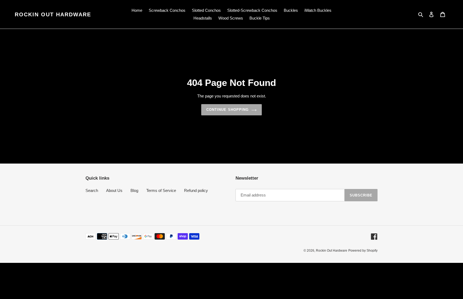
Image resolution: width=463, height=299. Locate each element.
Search (91, 190)
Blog (134, 190)
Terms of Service (161, 190)
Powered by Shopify (363, 250)
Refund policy (196, 190)
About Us (114, 190)
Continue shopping (227, 110)
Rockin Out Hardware (53, 14)
